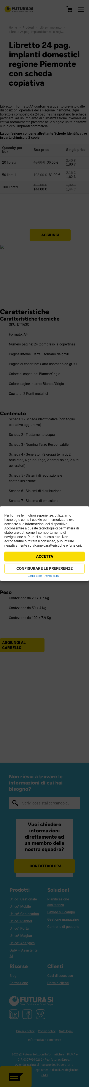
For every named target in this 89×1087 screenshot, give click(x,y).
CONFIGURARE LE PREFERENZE (44, 568)
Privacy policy (51, 575)
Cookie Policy (35, 575)
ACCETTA (44, 556)
